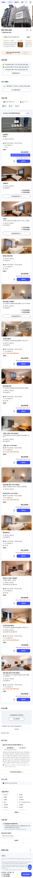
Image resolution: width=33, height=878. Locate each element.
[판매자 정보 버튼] (30, 850)
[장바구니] (30, 2)
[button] (17, 2)
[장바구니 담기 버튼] (14, 161)
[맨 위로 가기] (30, 868)
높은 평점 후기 (10, 748)
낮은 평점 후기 (22, 748)
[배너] (16, 53)
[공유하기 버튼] (30, 30)
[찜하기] (27, 30)
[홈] (4, 2)
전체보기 (28, 37)
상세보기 (4, 149)
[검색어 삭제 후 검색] (22, 2)
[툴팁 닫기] (29, 155)
